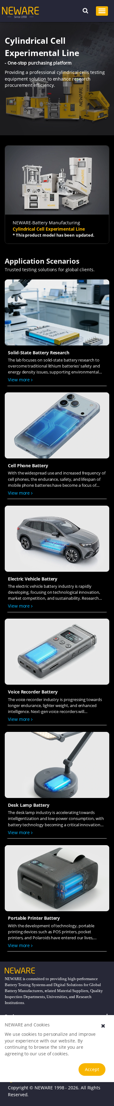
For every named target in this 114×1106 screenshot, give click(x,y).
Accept (92, 1069)
